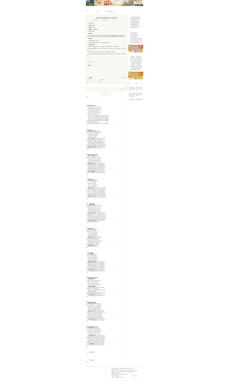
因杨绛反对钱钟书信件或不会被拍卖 (92, 326)
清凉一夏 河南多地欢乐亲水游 (93, 239)
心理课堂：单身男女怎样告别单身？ (92, 277)
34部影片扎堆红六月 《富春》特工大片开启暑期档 (97, 187)
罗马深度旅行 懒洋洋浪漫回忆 (135, 69)
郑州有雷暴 (101, 120)
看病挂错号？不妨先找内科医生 (93, 288)
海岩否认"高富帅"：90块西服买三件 (94, 329)
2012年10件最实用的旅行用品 (135, 42)
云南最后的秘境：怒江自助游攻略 (135, 65)
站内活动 (108, 7)
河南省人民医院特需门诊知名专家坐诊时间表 (96, 287)
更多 (124, 65)
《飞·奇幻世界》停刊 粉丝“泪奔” (94, 332)
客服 (93, 0)
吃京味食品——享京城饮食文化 (135, 56)
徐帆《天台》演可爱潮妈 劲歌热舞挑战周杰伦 (96, 191)
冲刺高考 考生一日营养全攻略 (93, 283)
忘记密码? (100, 81)
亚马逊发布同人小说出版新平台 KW (94, 328)
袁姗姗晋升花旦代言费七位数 (135, 27)
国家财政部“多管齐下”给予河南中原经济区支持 (96, 215)
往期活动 (111, 7)
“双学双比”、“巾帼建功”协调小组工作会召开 (96, 212)
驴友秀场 (133, 7)
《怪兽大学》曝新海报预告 (93, 180)
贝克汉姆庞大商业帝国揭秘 (93, 135)
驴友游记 (136, 7)
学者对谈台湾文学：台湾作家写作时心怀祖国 (96, 339)
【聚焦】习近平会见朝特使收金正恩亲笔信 (96, 116)
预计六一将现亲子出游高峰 (93, 232)
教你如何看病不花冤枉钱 (92, 286)
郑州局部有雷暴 (106, 123)
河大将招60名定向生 (97, 115)
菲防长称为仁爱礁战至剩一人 (135, 20)
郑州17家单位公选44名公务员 (91, 302)
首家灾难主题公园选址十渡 (93, 235)
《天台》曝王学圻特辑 (92, 182)
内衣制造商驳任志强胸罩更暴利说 (94, 131)
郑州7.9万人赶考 (91, 115)
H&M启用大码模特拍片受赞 (93, 258)
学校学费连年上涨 (92, 327)
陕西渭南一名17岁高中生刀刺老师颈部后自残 (96, 310)
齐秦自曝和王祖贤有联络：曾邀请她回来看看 (96, 164)
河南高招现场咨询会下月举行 (93, 114)
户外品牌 (120, 7)
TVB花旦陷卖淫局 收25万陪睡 (93, 156)
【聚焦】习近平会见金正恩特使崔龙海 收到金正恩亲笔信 (98, 119)
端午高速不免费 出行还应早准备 (94, 238)
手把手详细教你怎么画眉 (92, 254)
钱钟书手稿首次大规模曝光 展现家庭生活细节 (96, 338)
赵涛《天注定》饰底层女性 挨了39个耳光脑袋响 (96, 193)
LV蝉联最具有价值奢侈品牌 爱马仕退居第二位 (96, 261)
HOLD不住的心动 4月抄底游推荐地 (136, 60)
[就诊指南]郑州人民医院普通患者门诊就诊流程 (96, 290)
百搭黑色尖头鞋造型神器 (92, 260)
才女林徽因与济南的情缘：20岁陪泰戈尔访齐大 (96, 335)
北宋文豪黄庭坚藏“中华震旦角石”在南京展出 (96, 343)
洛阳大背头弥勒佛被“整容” (134, 24)
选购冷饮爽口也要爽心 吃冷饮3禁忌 (94, 284)
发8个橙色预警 (105, 120)
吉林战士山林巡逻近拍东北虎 (91, 105)
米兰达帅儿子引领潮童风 (92, 257)
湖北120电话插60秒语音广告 (134, 21)
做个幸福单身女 (91, 360)
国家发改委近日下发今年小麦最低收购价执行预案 (97, 213)
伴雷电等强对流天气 (98, 123)
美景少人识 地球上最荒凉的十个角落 (136, 59)
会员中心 (134, 0)
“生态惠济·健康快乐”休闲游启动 (93, 242)
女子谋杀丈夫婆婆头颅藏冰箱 (135, 17)
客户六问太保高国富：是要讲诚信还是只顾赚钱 (96, 138)
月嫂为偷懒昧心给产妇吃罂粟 (135, 18)
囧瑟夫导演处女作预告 (92, 183)
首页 (88, 0)
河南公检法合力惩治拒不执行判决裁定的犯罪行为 (97, 216)
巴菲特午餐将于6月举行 (92, 137)
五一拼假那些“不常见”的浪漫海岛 (135, 63)
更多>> (141, 30)
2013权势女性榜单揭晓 (90, 253)
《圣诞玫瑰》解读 (92, 204)
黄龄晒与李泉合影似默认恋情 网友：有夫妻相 (96, 168)
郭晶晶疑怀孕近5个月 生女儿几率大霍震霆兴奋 (96, 163)
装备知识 (124, 7)
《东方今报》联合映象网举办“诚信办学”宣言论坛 (97, 312)
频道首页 (107, 11)
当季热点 (95, 7)
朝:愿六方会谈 (106, 116)
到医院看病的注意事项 (92, 291)
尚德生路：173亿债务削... (92, 155)
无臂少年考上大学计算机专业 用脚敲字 (95, 314)
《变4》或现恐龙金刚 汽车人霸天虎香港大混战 (96, 189)
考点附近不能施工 (105, 115)
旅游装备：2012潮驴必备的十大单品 (136, 41)
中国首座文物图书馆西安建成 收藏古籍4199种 (96, 340)
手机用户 (140, 0)
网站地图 (91, 0)
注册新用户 (102, 79)
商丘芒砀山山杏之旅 (90, 228)
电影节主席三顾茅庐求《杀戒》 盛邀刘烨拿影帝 (96, 190)
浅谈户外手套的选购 (133, 32)
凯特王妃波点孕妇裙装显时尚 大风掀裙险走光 (96, 266)
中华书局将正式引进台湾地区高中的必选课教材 (96, 336)
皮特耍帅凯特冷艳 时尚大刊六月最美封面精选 (96, 264)
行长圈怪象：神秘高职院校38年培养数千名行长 (96, 141)
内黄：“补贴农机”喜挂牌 (92, 229)
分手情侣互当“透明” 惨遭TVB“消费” (92, 154)
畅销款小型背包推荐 (133, 34)
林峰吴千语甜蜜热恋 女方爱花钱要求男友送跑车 (96, 165)
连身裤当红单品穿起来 (91, 278)
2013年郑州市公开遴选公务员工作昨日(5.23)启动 (97, 217)
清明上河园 (91, 253)
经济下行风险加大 (89, 130)
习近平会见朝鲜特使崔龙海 (91, 130)
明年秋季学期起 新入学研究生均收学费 (95, 316)
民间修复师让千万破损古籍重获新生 (94, 331)
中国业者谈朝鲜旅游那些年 (93, 234)
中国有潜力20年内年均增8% (93, 134)
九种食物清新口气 (91, 279)
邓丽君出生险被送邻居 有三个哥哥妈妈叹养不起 (96, 167)
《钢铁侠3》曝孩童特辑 (92, 186)
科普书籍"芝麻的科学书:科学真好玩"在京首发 (96, 344)
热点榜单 (99, 7)
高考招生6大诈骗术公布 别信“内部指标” (95, 313)
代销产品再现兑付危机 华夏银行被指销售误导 (96, 142)
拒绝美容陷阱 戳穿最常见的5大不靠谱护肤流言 (96, 265)
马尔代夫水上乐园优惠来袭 (93, 229)
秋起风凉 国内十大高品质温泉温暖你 (136, 66)
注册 (132, 0)
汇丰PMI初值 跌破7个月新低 (134, 25)
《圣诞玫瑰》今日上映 (90, 179)
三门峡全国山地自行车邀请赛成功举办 (95, 237)
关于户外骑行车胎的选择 (134, 35)
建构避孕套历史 (91, 352)
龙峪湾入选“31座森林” (92, 231)
